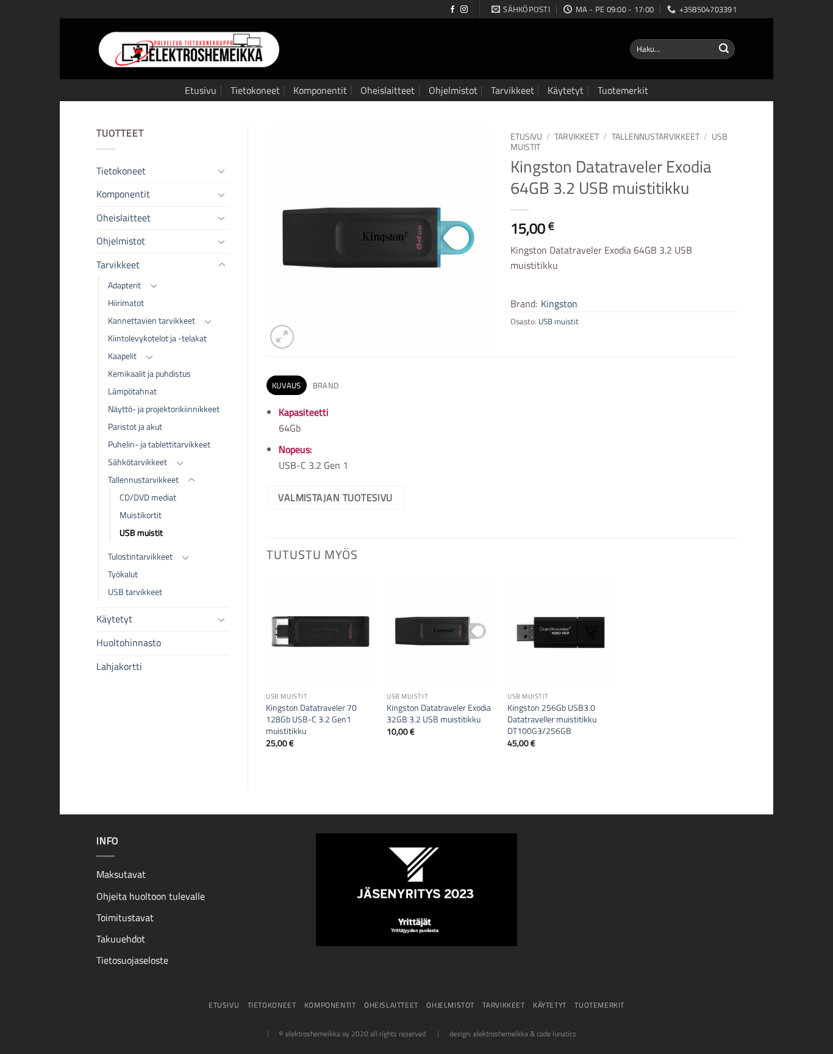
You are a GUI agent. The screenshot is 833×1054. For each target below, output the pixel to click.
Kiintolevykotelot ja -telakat (157, 338)
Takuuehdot (120, 938)
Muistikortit (141, 515)
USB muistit (141, 532)
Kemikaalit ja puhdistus (149, 373)
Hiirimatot (126, 303)
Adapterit (124, 285)
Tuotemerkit (623, 90)
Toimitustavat (125, 917)
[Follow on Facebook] (452, 9)
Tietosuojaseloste (132, 960)
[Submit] (723, 49)
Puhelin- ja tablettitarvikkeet (159, 444)
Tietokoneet (255, 90)
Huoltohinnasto (128, 642)
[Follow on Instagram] (464, 9)
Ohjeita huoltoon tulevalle (150, 896)
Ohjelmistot (453, 90)
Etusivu (200, 90)
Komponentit (320, 90)
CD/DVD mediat (148, 497)
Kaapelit (122, 356)
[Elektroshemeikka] (187, 49)
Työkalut (123, 574)
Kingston (559, 303)
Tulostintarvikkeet (140, 556)
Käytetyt (566, 90)
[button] (282, 337)
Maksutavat (121, 874)
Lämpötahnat (132, 391)
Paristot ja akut (135, 426)
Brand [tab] (325, 385)
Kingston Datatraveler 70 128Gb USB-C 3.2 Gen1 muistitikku (311, 719)
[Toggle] (222, 170)
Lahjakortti (119, 666)
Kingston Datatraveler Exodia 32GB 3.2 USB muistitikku (439, 713)
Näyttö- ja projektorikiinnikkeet (164, 409)
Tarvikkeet (512, 90)
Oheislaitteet (387, 90)
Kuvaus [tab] (286, 385)
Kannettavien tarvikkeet (151, 320)
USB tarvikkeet (135, 592)
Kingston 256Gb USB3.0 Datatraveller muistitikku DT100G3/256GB (551, 719)
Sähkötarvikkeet (137, 462)
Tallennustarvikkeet (143, 479)
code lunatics (556, 1033)
